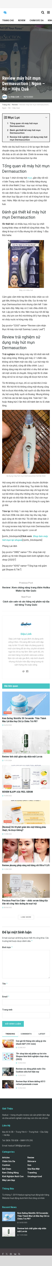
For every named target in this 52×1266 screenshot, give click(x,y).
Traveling (32, 1172)
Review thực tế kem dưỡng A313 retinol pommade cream (30, 1083)
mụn (30, 177)
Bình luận (7, 947)
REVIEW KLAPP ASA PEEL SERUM (17, 791)
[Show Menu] (48, 12)
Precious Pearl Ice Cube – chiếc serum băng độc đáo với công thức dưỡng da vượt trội (25, 902)
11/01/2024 (7, 760)
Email (5, 996)
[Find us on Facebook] (2, 1254)
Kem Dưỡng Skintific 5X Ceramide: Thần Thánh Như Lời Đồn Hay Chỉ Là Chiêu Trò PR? (24, 720)
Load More (26, 917)
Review (21, 20)
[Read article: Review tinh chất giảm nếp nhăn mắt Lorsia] (26, 742)
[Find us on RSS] (19, 1254)
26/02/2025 (7, 725)
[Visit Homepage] (5, 12)
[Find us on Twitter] (6, 1254)
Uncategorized (34, 1176)
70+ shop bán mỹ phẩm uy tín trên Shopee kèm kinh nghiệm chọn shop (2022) (32, 1056)
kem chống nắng (10, 1172)
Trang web (7, 1010)
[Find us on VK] (15, 1254)
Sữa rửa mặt (33, 1169)
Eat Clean (6, 1169)
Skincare (31, 1161)
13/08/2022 (7, 834)
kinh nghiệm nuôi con (13, 1176)
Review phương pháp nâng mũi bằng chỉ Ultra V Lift (25, 865)
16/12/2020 (28, 97)
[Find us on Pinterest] (11, 1254)
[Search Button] (42, 12)
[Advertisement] (26, 3)
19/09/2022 (7, 796)
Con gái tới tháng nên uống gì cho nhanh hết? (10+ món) (31, 1042)
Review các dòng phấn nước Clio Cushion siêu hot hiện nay (30, 1070)
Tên (5, 983)
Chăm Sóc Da (36, 20)
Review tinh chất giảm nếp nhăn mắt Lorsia (22, 756)
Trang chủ (8, 20)
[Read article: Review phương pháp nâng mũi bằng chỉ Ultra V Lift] (26, 851)
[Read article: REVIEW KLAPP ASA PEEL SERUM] (26, 777)
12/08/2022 (7, 869)
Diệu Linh (15, 97)
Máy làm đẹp (8, 1180)
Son (29, 1165)
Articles (6, 1157)
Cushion (6, 1165)
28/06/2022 (7, 907)
